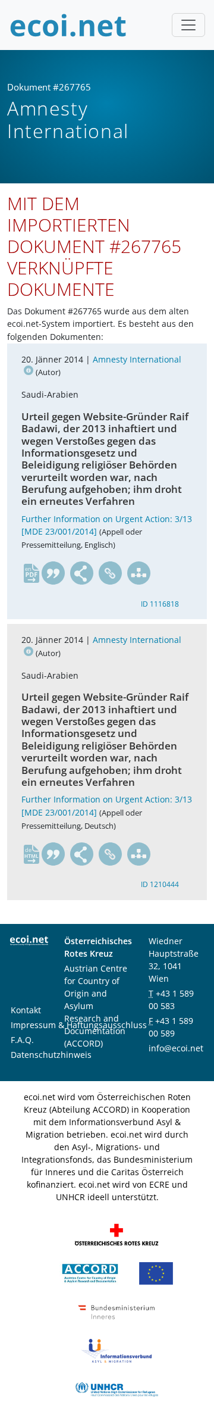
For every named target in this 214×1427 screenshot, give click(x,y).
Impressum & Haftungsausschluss (79, 1025)
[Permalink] (110, 573)
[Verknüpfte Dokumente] (139, 573)
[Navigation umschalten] (188, 25)
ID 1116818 (160, 604)
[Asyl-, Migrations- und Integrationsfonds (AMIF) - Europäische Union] (156, 1272)
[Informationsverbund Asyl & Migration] (116, 1350)
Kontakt (26, 1010)
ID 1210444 (160, 884)
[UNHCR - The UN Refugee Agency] (116, 1388)
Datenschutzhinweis (51, 1054)
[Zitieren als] (53, 573)
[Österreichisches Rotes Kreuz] (116, 1233)
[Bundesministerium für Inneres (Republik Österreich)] (116, 1311)
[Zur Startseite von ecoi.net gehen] (68, 25)
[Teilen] (82, 573)
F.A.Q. (22, 1039)
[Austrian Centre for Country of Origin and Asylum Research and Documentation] (90, 1272)
